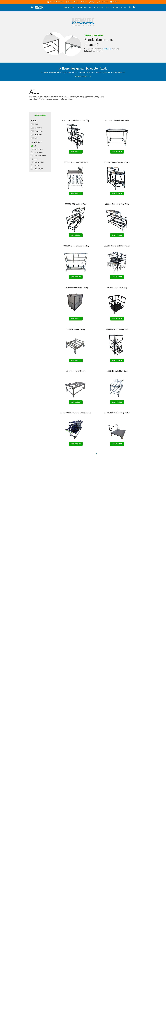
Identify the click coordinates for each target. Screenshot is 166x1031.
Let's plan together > (83, 76)
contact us (107, 49)
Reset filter (41, 115)
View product (76, 151)
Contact (123, 7)
